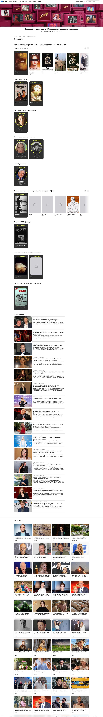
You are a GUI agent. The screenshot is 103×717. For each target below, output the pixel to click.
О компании (6, 716)
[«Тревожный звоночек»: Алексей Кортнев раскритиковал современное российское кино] (61, 552)
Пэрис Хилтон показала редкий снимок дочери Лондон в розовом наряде (47, 399)
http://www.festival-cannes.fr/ (56, 31)
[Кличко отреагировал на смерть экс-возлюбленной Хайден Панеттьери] (80, 590)
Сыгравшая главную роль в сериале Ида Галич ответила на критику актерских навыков (46, 359)
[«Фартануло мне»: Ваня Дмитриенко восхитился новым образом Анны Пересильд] (23, 705)
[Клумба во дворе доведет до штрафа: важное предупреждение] (23, 667)
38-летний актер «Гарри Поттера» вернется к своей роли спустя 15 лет (48, 372)
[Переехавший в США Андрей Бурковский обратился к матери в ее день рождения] (23, 533)
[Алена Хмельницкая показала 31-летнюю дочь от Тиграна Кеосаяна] (23, 628)
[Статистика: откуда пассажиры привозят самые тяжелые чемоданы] (80, 686)
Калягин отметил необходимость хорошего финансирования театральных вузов (46, 412)
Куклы (30, 214)
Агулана (32, 276)
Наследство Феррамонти (32, 72)
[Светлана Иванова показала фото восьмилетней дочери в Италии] (80, 667)
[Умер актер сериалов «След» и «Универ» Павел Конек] (42, 628)
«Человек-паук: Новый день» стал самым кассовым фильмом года (48, 333)
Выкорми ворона (19, 102)
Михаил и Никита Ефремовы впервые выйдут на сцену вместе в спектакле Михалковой (47, 320)
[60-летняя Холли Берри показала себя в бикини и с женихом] (42, 686)
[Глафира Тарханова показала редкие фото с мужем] (23, 648)
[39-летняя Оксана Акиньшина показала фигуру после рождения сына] (80, 705)
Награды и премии (17, 36)
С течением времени (20, 245)
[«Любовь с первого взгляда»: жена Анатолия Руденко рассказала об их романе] (80, 628)
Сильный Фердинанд (20, 307)
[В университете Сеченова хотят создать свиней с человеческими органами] (80, 609)
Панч (81, 214)
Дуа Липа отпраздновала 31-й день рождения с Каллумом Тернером (47, 464)
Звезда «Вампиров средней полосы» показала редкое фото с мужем (46, 438)
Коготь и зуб (70, 71)
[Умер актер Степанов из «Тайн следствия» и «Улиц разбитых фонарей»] (80, 648)
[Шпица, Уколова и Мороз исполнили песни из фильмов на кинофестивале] (23, 686)
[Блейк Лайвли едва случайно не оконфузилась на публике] (42, 648)
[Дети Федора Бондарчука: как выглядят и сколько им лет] (23, 552)
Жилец (43, 71)
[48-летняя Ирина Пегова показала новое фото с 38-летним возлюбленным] (61, 571)
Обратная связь (98, 716)
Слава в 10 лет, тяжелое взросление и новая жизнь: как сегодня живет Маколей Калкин (48, 504)
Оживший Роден (71, 214)
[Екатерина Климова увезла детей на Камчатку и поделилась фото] (42, 609)
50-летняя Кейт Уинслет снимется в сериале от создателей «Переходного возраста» (46, 385)
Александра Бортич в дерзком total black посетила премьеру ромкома (48, 491)
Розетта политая (58, 214)
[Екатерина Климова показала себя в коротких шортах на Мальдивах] (61, 628)
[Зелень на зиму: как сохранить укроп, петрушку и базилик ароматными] (80, 533)
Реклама (10, 716)
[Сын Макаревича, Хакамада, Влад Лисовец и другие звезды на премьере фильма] (61, 533)
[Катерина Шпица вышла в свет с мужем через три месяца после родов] (42, 590)
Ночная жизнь (18, 276)
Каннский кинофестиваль (28, 36)
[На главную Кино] (5, 1)
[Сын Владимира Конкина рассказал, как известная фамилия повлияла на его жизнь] (23, 571)
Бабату (56, 71)
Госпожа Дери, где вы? (85, 71)
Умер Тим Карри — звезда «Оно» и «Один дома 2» (47, 345)
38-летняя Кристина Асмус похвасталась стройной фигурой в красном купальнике (48, 425)
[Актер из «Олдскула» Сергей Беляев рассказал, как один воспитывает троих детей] (23, 590)
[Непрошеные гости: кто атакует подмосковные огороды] (61, 609)
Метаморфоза (18, 214)
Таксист (17, 71)
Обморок (44, 214)
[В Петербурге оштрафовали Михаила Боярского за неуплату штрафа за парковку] (61, 667)
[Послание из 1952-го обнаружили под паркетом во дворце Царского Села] (42, 533)
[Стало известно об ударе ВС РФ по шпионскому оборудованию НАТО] (80, 571)
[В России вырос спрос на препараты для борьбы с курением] (42, 667)
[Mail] (2, 1)
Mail (2, 716)
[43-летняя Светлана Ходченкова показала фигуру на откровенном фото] (42, 571)
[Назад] (85, 48)
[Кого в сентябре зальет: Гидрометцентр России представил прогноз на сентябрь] (61, 648)
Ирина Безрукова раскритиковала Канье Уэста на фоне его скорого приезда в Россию (47, 451)
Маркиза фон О (33, 102)
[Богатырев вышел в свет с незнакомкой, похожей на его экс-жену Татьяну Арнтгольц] (61, 686)
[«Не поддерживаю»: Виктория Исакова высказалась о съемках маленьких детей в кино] (61, 590)
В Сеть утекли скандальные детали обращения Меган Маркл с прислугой (47, 477)
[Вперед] (88, 48)
